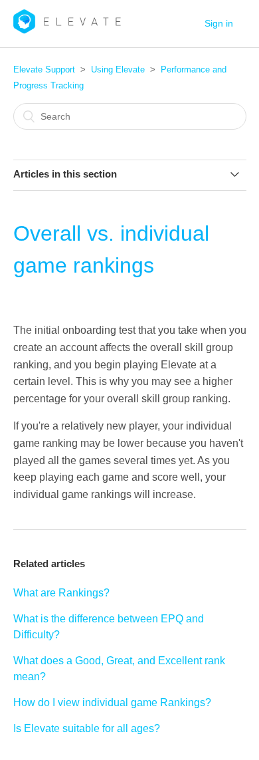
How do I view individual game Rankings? (112, 702)
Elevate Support (44, 69)
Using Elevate (118, 69)
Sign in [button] (219, 23)
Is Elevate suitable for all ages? (86, 728)
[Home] (67, 30)
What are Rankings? (61, 592)
